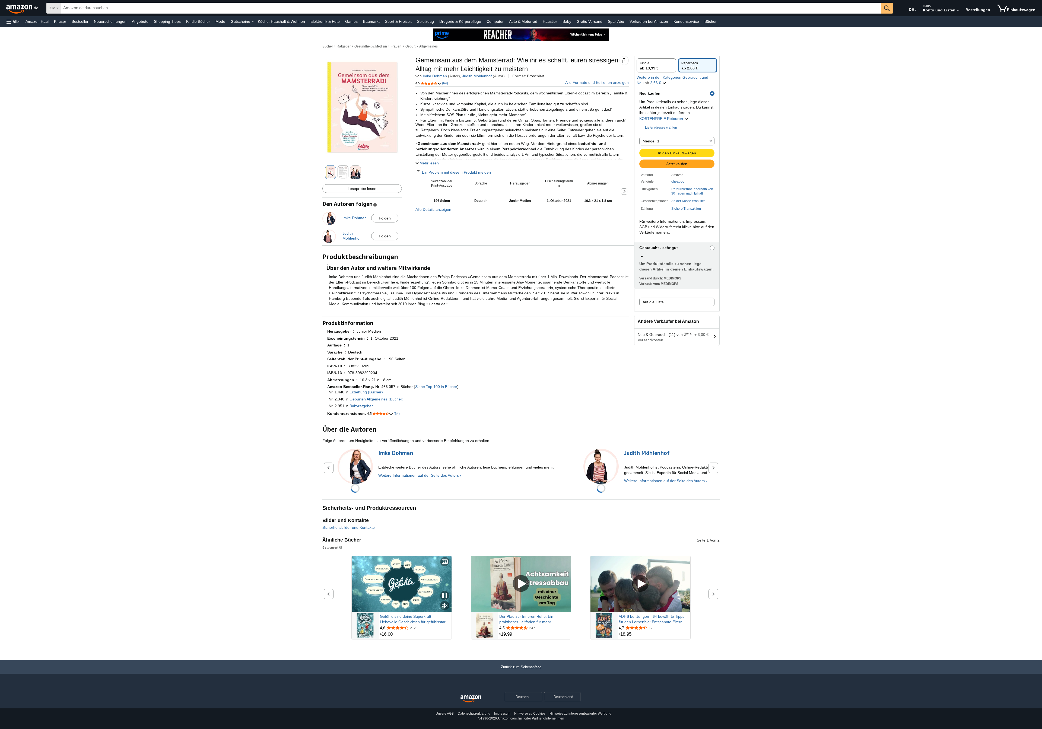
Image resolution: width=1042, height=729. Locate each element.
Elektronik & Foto (325, 21)
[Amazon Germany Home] (470, 699)
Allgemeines (428, 46)
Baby (567, 21)
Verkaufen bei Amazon (649, 21)
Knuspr (60, 21)
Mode (220, 21)
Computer (495, 21)
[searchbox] (471, 8)
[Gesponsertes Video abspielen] (521, 584)
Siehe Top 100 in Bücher (436, 386)
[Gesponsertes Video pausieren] (444, 596)
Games (351, 21)
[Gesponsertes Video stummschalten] (444, 606)
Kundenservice (686, 21)
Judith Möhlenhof (477, 76)
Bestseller (80, 21)
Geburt (410, 46)
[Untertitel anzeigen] (444, 562)
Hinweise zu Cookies (529, 713)
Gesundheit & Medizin (370, 46)
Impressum (502, 713)
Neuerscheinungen (110, 21)
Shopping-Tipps (167, 21)
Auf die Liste (653, 302)
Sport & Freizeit (398, 21)
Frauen (396, 46)
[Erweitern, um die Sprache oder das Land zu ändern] (915, 10)
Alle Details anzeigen (433, 209)
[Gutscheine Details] (253, 21)
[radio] (656, 65)
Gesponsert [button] (330, 547)
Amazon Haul (37, 21)
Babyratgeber (361, 406)
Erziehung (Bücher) (366, 392)
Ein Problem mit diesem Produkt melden (456, 172)
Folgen (385, 218)
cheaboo (677, 181)
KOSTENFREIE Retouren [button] (661, 118)
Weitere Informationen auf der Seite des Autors (418, 475)
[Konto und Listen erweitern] (958, 10)
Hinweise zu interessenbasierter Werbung (580, 713)
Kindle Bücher (198, 21)
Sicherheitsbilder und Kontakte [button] (348, 527)
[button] (13, 21)
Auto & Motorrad (523, 21)
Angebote (140, 21)
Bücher (710, 21)
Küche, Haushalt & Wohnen (281, 21)
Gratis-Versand (589, 21)
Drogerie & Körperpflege (460, 21)
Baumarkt (371, 21)
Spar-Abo (616, 21)
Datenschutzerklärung (474, 713)
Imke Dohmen (435, 76)
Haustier (550, 21)
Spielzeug (425, 21)
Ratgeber (344, 46)
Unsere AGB (445, 713)
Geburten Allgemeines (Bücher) (377, 399)
